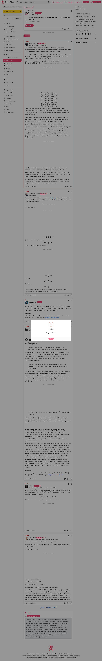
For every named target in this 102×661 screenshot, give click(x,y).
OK (51, 339)
